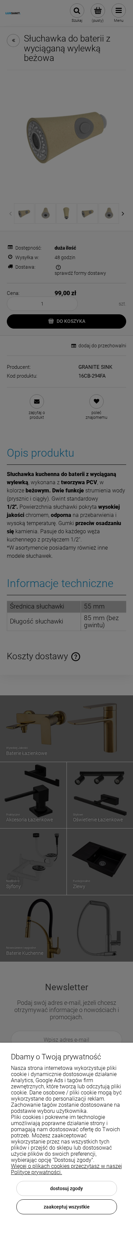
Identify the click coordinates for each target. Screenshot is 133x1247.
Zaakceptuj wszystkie (67, 1207)
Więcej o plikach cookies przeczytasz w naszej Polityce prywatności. (66, 1169)
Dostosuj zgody (66, 1188)
